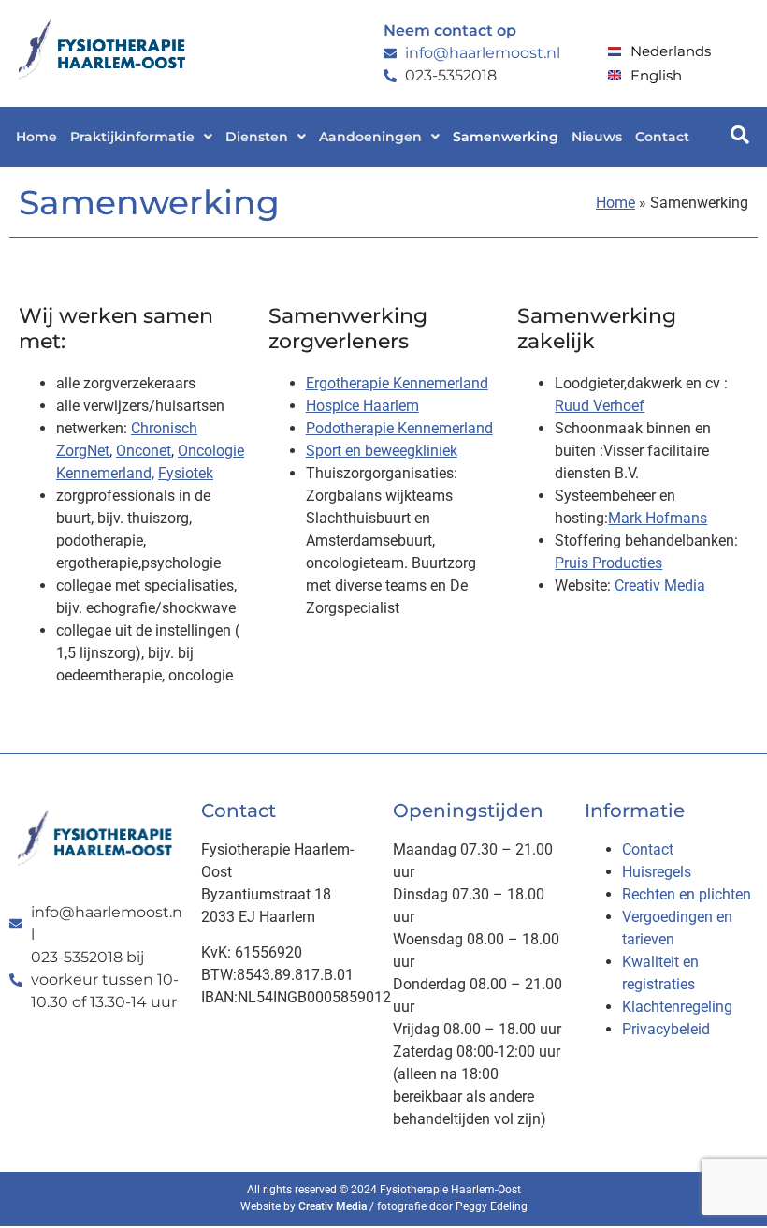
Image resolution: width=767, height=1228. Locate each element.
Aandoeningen (370, 136)
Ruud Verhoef (599, 406)
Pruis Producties (608, 563)
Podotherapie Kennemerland (399, 428)
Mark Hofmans (657, 518)
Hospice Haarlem (362, 406)
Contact (662, 136)
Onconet (143, 451)
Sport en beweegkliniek (381, 451)
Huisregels (656, 872)
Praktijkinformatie (132, 136)
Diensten (256, 136)
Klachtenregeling (677, 1007)
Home (36, 136)
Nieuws (597, 136)
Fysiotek (185, 473)
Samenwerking (505, 136)
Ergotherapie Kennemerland (397, 383)
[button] (141, 136)
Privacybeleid (666, 1029)
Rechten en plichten (686, 894)
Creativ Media (660, 585)
